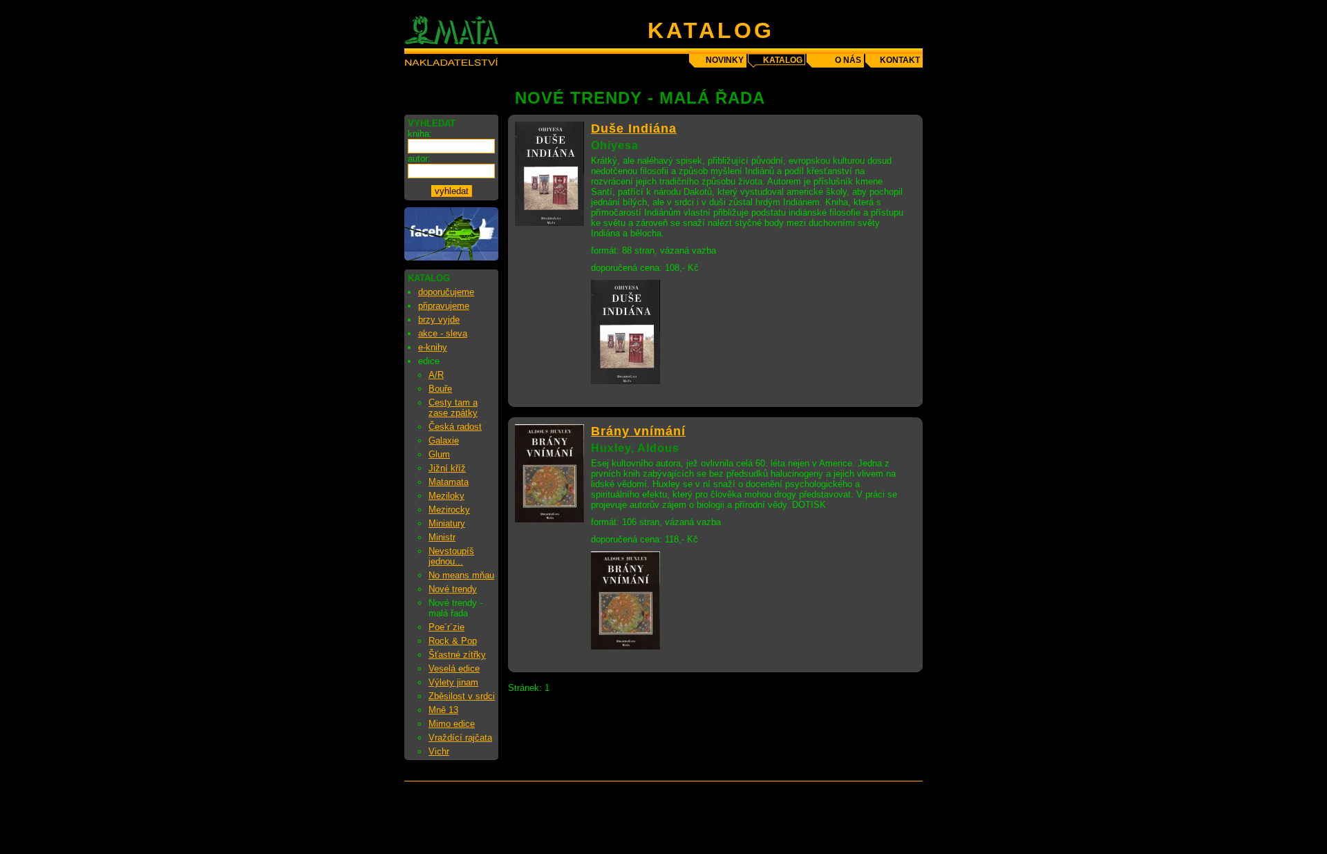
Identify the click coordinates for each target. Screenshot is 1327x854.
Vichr (439, 751)
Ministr (442, 537)
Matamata (449, 482)
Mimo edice (452, 724)
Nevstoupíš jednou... (451, 556)
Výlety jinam (453, 682)
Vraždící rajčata (460, 737)
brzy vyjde (439, 319)
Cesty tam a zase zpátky (453, 407)
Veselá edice (454, 668)
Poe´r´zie (446, 627)
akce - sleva (442, 333)
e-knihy (432, 347)
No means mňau (461, 575)
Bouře (440, 388)
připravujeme (443, 306)
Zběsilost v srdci (462, 696)
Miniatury (447, 523)
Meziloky (446, 496)
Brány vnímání (638, 431)
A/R (436, 375)
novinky (725, 60)
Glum (439, 454)
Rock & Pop (453, 641)
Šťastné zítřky (457, 654)
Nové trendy (453, 589)
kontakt (900, 60)
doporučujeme (446, 292)
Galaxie (444, 440)
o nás (848, 60)
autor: (419, 158)
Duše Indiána (634, 128)
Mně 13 (443, 710)
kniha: (420, 134)
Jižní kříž (447, 468)
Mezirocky (449, 509)
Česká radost (455, 426)
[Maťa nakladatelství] (451, 257)
